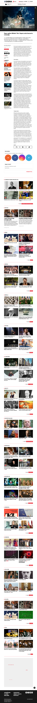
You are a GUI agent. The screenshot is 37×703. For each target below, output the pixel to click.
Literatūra (7, 356)
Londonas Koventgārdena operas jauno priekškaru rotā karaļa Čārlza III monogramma (26, 243)
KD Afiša (6, 599)
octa (27, 670)
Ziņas (6, 232)
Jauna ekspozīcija (9, 219)
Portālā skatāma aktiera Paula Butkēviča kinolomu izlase (11, 399)
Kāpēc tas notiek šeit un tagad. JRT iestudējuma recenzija (25, 487)
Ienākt (31, 1)
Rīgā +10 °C (9, 4)
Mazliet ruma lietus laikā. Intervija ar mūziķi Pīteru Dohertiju (7, 107)
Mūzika (6, 264)
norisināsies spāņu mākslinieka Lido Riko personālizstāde (11, 306)
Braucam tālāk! (8, 428)
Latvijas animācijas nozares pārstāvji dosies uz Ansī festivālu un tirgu (25, 410)
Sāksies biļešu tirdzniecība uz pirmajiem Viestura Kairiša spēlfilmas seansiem (10, 410)
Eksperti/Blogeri (8, 418)
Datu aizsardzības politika (8, 700)
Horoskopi (16, 692)
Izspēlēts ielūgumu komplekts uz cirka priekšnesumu (11, 560)
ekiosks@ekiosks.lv (30, 699)
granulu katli (10, 679)
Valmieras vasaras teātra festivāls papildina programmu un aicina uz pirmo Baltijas (11, 348)
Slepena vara (22, 438)
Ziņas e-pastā (17, 694)
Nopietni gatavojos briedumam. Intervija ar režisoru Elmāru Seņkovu (10, 468)
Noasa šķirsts (8, 438)
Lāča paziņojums (23, 428)
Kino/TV (6, 388)
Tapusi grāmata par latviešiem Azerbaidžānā (24, 530)
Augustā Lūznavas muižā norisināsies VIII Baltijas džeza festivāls (10, 287)
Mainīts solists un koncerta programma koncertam (11, 275)
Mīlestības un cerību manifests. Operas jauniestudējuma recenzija (11, 499)
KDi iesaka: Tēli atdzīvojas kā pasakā (10, 243)
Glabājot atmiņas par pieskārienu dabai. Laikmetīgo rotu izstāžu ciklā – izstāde (26, 318)
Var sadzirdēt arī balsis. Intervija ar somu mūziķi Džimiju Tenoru (25, 468)
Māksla (6, 294)
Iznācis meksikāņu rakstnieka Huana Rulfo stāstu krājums (11, 518)
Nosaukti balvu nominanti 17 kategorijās (9, 336)
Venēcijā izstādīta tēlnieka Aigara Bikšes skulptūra (25, 306)
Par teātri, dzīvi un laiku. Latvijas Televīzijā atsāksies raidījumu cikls (25, 337)
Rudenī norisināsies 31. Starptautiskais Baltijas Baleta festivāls (11, 638)
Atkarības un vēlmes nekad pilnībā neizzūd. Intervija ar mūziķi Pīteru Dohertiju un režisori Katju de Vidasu (7, 79)
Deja (6, 627)
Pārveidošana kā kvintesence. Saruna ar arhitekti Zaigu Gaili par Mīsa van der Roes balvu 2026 (11, 456)
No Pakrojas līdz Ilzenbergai (25, 591)
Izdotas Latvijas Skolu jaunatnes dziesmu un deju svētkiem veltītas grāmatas (25, 518)
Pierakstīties (29, 171)
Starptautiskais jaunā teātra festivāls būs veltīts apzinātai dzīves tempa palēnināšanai (25, 348)
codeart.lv (9, 701)
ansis (5, 58)
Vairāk (20, 203)
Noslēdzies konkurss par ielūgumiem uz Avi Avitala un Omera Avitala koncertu (10, 548)
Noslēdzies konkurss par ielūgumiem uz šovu (25, 560)
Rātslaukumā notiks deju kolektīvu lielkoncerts (10, 649)
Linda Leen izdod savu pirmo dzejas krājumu (10, 530)
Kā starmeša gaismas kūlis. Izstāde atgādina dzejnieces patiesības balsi (25, 380)
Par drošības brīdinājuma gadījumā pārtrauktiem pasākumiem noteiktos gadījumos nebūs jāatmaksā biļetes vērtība (10, 256)
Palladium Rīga (6, 57)
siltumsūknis (23, 681)
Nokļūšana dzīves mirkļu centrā (11, 199)
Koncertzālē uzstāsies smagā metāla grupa (7, 89)
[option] (18, 19)
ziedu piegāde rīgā (11, 664)
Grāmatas (7, 507)
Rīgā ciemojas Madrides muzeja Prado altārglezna (10, 580)
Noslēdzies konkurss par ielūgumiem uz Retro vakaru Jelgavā (25, 548)
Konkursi (7, 537)
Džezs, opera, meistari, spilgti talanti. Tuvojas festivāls (25, 286)
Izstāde (25, 218)
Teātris (6, 325)
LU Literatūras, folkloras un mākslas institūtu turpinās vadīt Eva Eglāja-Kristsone (10, 379)
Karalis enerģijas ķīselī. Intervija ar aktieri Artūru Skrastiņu (25, 456)
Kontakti (16, 695)
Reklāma (6, 695)
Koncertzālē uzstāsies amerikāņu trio (7, 98)
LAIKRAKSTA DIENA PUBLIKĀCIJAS (11, 179)
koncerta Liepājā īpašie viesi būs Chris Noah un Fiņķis (25, 275)
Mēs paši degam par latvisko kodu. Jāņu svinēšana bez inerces (25, 638)
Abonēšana (7, 692)
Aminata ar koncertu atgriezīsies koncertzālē (7, 68)
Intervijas (7, 445)
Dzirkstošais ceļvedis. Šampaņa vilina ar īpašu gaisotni (10, 592)
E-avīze (6, 694)
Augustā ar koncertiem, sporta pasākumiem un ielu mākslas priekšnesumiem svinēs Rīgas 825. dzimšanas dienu (25, 256)
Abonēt (25, 1)
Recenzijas (6, 49)
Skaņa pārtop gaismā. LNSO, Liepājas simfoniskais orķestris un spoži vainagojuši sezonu (25, 499)
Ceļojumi (7, 569)
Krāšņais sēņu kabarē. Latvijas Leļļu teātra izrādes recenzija (11, 487)
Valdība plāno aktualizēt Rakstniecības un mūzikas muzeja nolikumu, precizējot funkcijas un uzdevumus (25, 367)
